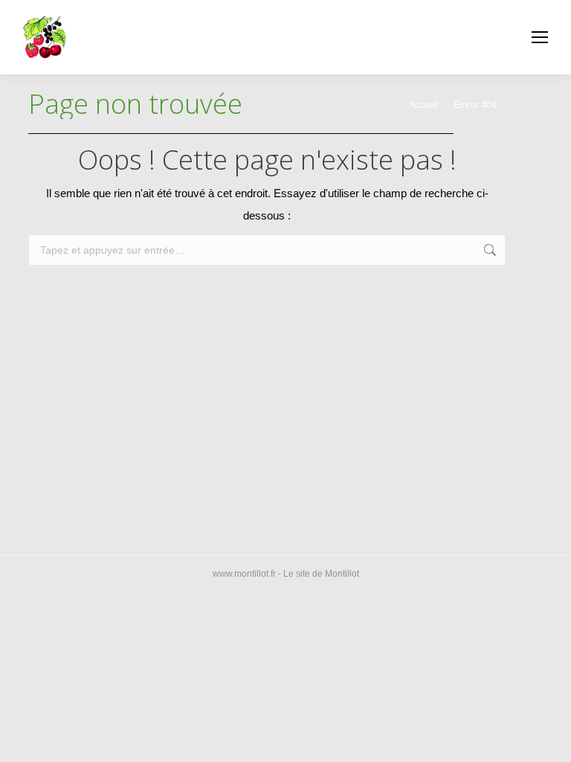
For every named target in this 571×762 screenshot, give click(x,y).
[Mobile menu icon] (540, 37)
